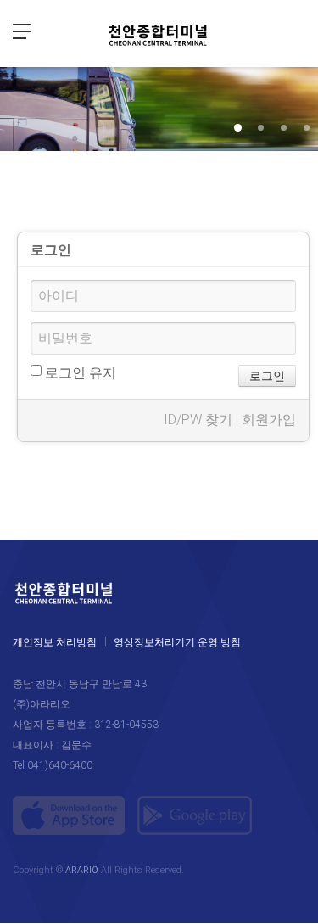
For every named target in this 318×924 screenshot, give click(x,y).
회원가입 (269, 420)
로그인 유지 (79, 373)
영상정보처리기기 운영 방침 (177, 642)
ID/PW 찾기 (198, 420)
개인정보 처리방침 (55, 642)
